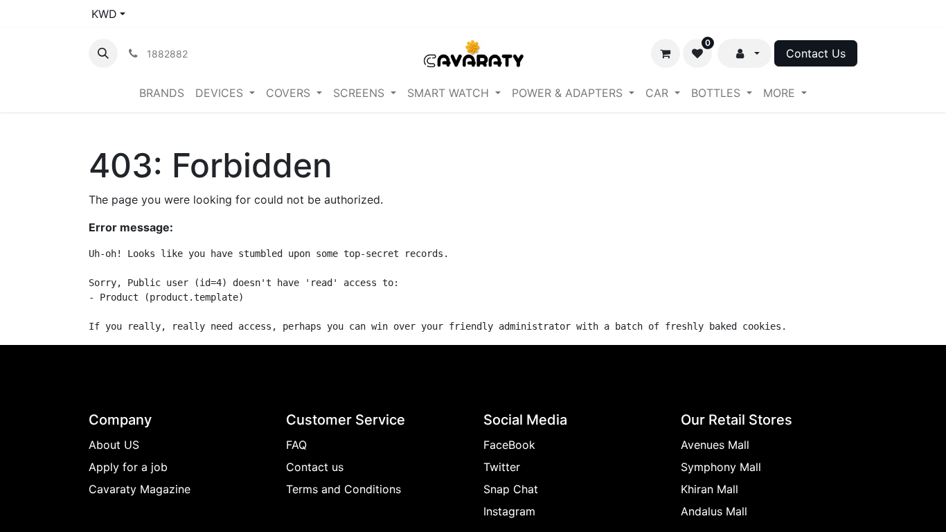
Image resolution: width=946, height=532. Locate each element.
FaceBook (509, 445)
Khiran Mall (709, 489)
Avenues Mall (715, 445)
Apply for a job (128, 467)
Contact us (314, 467)
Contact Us (816, 53)
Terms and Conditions (343, 489)
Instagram (509, 511)
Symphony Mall (721, 467)
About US (114, 445)
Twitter (501, 467)
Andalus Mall (714, 511)
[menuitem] (162, 93)
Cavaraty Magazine (139, 489)
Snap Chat (510, 489)
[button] (103, 53)
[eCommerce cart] (665, 53)
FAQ (296, 445)
